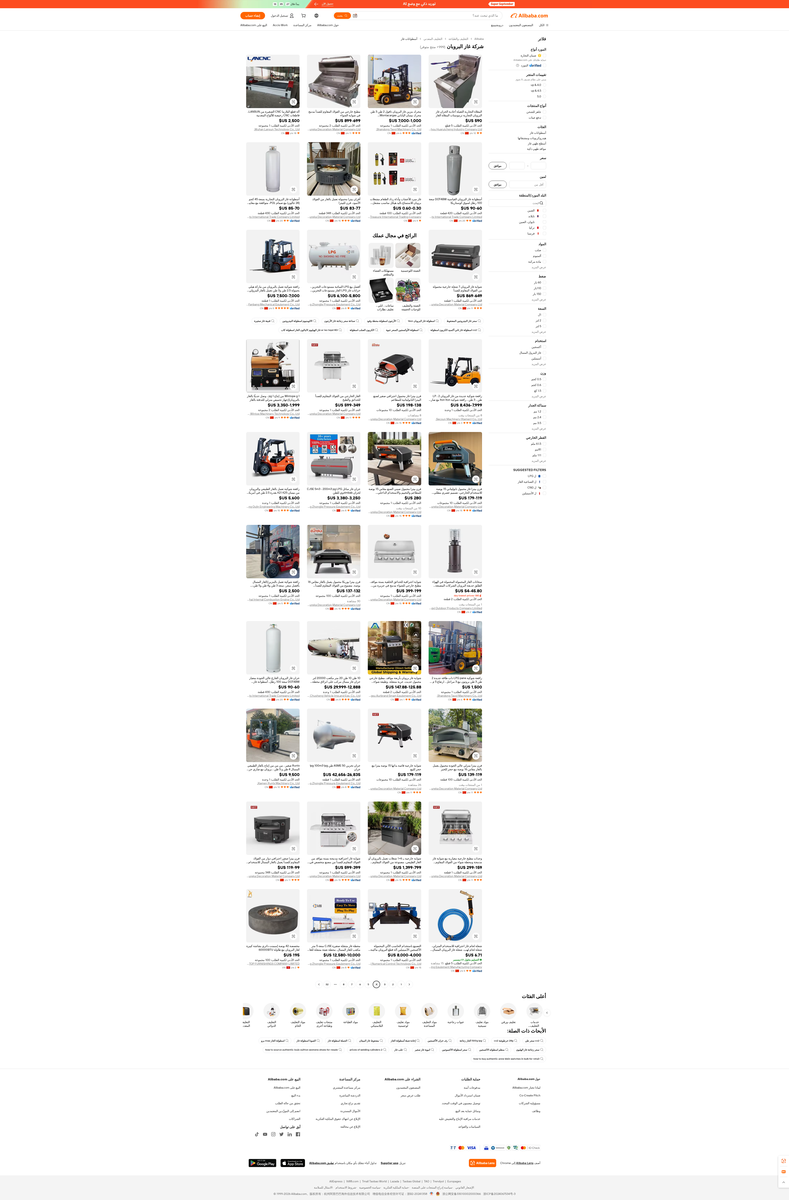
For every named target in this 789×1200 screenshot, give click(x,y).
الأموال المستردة (350, 1111)
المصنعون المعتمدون (408, 1087)
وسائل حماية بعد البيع (468, 1111)
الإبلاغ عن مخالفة (350, 1126)
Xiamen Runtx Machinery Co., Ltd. (278, 783)
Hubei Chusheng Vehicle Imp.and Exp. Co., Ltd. (333, 695)
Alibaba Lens (524, 1163)
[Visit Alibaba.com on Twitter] (281, 1134)
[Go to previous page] (409, 984)
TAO (426, 1181)
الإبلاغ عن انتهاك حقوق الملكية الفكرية (338, 1118)
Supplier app (389, 1163)
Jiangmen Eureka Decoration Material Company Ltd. (333, 129)
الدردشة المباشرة (349, 1095)
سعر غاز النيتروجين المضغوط (462, 321)
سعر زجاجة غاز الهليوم (527, 1049)
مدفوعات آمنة (472, 1087)
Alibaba (479, 38)
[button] (355, 15)
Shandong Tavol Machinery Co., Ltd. (398, 129)
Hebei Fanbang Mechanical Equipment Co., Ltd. (273, 304)
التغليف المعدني (432, 38)
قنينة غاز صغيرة (262, 321)
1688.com (352, 1181)
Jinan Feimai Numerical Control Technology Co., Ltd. (394, 963)
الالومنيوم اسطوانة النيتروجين (297, 321)
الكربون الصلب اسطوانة (362, 330)
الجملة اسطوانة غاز (337, 1040)
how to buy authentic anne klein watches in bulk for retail (506, 1058)
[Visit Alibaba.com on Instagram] (273, 1134)
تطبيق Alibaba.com (321, 1163)
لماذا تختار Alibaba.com (526, 1087)
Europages (454, 1181)
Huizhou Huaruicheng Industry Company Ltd (455, 129)
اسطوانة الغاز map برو (273, 1040)
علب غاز (398, 1049)
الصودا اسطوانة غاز (306, 1040)
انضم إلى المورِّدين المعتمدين (283, 1111)
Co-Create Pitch (529, 1095)
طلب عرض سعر (410, 1095)
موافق (498, 165)
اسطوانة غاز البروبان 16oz (421, 321)
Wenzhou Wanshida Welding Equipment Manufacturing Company (455, 967)
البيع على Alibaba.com (287, 1087)
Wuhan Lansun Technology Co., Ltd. (277, 129)
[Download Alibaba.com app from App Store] (292, 1163)
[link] (783, 1161)
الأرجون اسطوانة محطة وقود (381, 321)
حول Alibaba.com (529, 1079)
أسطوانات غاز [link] (409, 38)
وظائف (536, 1111)
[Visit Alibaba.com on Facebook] (297, 1134)
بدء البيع (295, 1095)
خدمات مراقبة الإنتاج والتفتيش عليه (459, 1118)
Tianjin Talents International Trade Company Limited (455, 216)
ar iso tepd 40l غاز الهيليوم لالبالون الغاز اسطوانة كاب (309, 330)
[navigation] (517, 512)
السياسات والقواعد (469, 1126)
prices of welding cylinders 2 (366, 1049)
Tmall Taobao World (374, 1181)
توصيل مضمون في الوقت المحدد (461, 1103)
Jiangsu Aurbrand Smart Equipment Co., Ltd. (394, 695)
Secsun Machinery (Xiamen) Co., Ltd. (459, 419)
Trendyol (438, 1181)
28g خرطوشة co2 (503, 1040)
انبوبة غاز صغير (422, 1049)
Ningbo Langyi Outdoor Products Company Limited (455, 608)
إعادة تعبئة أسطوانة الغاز (403, 1040)
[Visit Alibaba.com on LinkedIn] (289, 1134)
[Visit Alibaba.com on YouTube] (265, 1134)
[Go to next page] (319, 984)
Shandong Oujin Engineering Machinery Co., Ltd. (273, 506)
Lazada (394, 1181)
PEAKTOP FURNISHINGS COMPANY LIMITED (273, 963)
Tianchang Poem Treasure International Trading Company (394, 216)
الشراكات (294, 1118)
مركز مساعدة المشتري (346, 1087)
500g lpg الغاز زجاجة (471, 1040)
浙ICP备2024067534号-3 (499, 1193)
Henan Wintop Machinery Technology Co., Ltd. (273, 413)
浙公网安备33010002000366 (461, 1193)
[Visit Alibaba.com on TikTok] (256, 1134)
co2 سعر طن (532, 1040)
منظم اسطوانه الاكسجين (491, 1049)
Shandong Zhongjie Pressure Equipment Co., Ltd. (333, 304)
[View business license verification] (432, 1194)
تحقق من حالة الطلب (287, 1103)
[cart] (303, 16)
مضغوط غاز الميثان (369, 1040)
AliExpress (336, 1181)
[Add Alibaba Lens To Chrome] (482, 1163)
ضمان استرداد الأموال (467, 1095)
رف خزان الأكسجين (438, 1040)
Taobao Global (411, 1181)
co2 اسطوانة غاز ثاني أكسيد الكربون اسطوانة (453, 330)
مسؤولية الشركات (529, 1103)
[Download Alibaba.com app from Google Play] (262, 1163)
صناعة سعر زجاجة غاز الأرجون (339, 321)
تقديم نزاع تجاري (350, 1103)
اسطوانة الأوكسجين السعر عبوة (402, 330)
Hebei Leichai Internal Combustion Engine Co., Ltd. (273, 599)
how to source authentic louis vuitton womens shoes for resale (301, 1049)
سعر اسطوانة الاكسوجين (454, 1049)
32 (327, 984)
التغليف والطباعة (458, 38)
